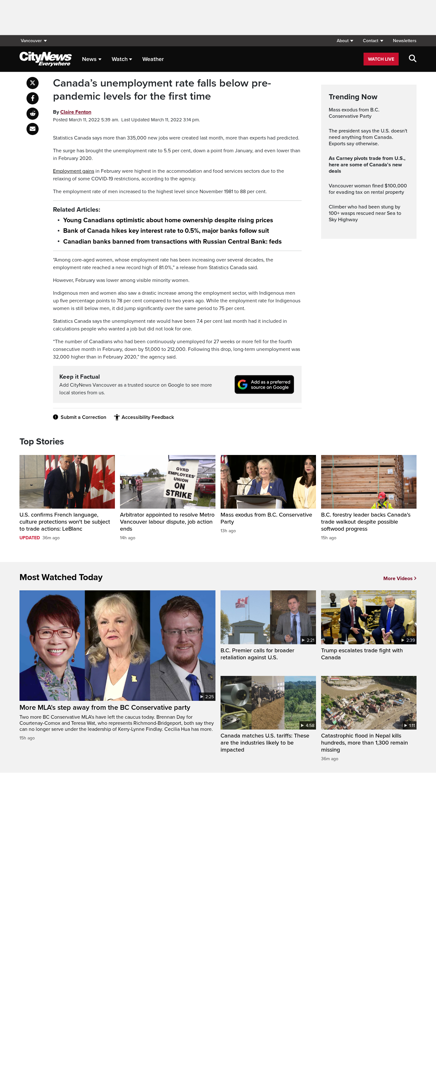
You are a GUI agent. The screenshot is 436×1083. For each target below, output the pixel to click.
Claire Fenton (75, 112)
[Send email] (32, 129)
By (72, 112)
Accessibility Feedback (148, 417)
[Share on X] (32, 83)
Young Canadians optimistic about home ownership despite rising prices (168, 220)
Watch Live (381, 59)
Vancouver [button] (31, 40)
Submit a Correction (83, 417)
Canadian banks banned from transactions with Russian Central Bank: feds (172, 242)
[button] (345, 40)
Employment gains (73, 171)
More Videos (398, 578)
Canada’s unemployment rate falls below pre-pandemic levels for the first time (162, 90)
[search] (413, 59)
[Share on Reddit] (32, 114)
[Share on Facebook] (32, 98)
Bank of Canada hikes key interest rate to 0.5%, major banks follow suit (166, 231)
